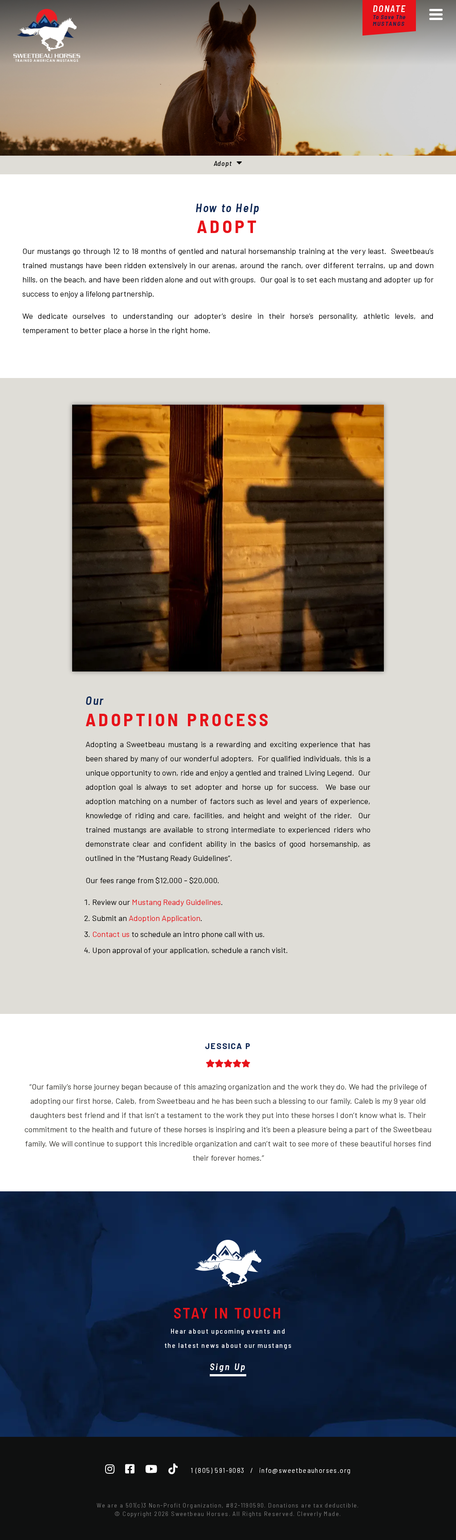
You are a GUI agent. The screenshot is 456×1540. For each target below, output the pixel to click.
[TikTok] (173, 1469)
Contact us (111, 934)
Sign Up (228, 1366)
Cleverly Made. (319, 1513)
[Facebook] (129, 1469)
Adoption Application (164, 918)
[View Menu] (436, 14)
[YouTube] (151, 1469)
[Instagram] (109, 1469)
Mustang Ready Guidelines (176, 902)
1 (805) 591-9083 (217, 1470)
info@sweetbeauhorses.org (305, 1470)
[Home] (46, 59)
